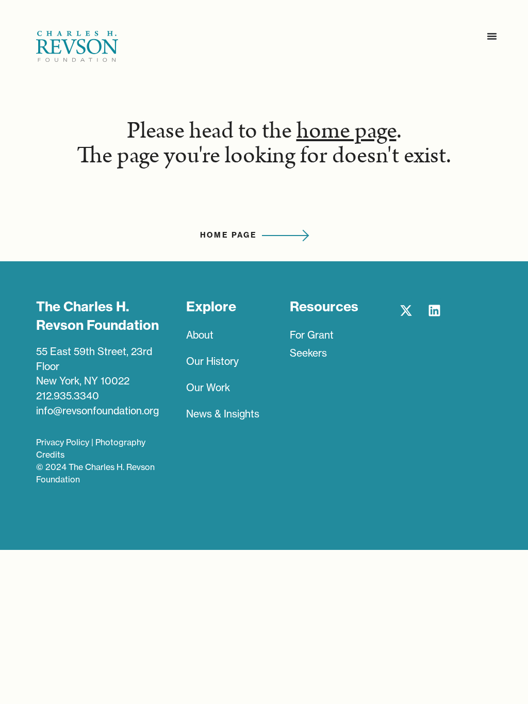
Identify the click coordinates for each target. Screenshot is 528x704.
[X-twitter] (406, 310)
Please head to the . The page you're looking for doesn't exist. (264, 143)
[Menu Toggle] (492, 36)
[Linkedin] (435, 310)
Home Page (228, 235)
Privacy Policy (62, 442)
